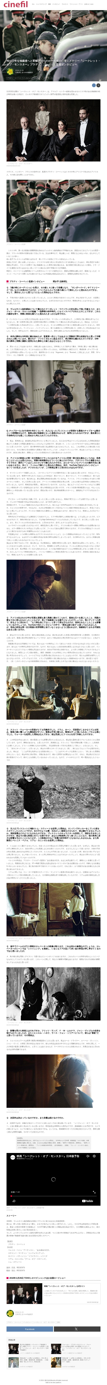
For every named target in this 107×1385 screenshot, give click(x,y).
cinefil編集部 (28, 72)
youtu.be (10, 1210)
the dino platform (56, 1382)
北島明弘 (18, 72)
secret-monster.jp (13, 724)
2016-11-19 (19, 70)
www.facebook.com (13, 166)
